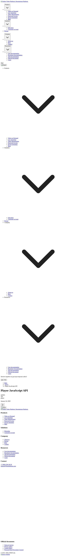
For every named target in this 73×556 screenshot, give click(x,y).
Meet (9, 19)
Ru (2, 63)
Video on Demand (13, 11)
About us (10, 41)
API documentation (13, 56)
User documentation (13, 53)
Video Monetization (13, 14)
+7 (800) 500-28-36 (6, 464)
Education (11, 28)
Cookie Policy (8, 548)
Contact (10, 44)
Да (2, 380)
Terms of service (9, 545)
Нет (5, 380)
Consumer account (13, 29)
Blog (9, 42)
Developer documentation (15, 55)
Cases (9, 60)
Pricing (6, 31)
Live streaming (12, 13)
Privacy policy (8, 546)
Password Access (13, 16)
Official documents (13, 58)
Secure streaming (12, 17)
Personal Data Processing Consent (14, 550)
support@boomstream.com (8, 466)
